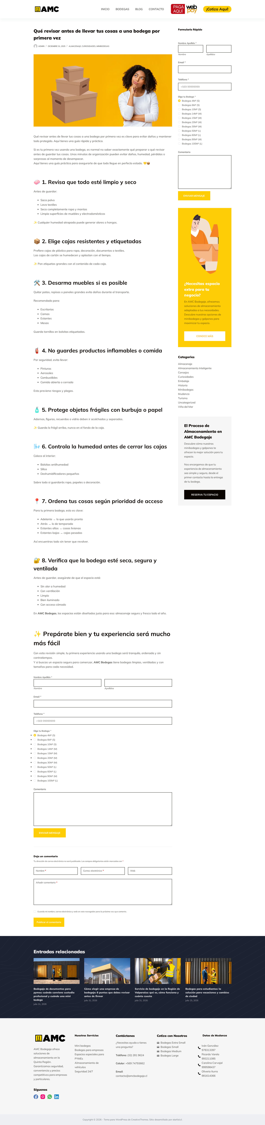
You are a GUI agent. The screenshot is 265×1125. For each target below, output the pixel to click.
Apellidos (109, 688)
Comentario (40, 789)
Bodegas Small (170, 1046)
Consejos (183, 372)
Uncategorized (186, 402)
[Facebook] (36, 1097)
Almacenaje (75, 46)
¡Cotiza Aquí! (217, 9)
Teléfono (39, 713)
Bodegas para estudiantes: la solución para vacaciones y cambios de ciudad (207, 992)
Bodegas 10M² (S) (47, 744)
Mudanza (183, 393)
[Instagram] (42, 1097)
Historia (182, 385)
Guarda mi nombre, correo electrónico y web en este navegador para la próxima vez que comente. (82, 911)
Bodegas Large (170, 1055)
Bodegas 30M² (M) (47, 762)
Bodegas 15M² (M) (47, 753)
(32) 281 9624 (135, 1055)
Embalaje (183, 381)
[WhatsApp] (49, 1097)
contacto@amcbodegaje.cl (131, 1075)
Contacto (156, 9)
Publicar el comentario (49, 922)
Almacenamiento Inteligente (194, 368)
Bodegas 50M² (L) (46, 767)
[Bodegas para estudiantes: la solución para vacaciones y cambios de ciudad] (208, 971)
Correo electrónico (93, 870)
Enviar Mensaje (49, 832)
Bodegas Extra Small (173, 1042)
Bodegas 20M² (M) (47, 757)
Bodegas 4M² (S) (46, 735)
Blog (139, 9)
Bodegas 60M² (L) (46, 771)
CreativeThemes (139, 1119)
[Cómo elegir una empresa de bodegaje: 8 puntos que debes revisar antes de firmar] (107, 971)
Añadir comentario (46, 882)
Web (132, 870)
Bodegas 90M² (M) (47, 776)
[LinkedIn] (56, 1097)
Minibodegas (102, 46)
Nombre (38, 688)
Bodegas (122, 9)
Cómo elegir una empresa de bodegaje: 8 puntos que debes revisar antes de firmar (107, 992)
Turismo (183, 398)
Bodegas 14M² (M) (47, 748)
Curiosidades (89, 46)
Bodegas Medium (171, 1051)
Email (37, 696)
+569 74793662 (135, 1063)
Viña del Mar (185, 406)
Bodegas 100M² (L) (47, 780)
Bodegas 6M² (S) (46, 739)
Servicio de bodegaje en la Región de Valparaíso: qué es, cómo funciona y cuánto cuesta (157, 992)
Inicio (105, 9)
